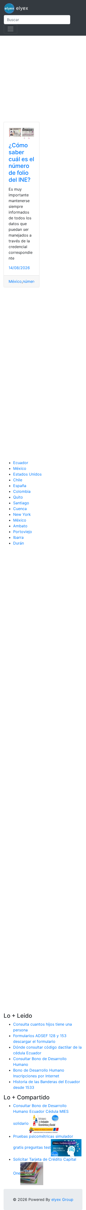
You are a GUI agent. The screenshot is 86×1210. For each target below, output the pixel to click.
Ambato (20, 525)
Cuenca (20, 508)
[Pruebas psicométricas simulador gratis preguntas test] (66, 1147)
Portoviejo (22, 531)
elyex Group (62, 1199)
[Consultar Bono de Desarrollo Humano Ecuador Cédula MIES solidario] (44, 1123)
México (15, 281)
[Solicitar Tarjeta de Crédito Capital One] (31, 1173)
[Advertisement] (43, 79)
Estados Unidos (27, 474)
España (19, 485)
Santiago (21, 502)
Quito (18, 497)
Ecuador (20, 462)
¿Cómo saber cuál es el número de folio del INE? (21, 162)
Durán (18, 543)
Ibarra (18, 537)
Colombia (22, 491)
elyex (21, 8)
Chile (17, 479)
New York (22, 514)
